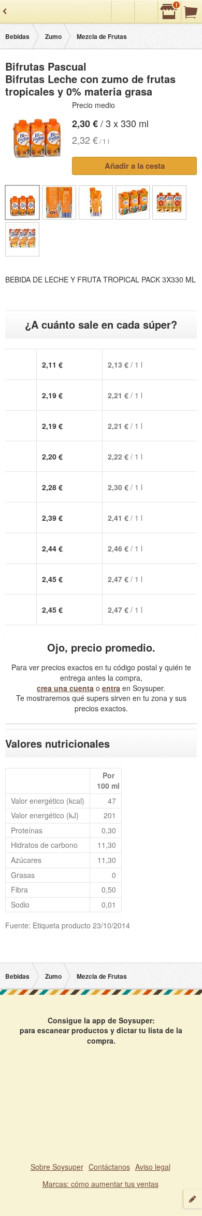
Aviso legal (152, 1166)
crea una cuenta (65, 688)
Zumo (53, 36)
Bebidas (17, 36)
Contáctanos (109, 1166)
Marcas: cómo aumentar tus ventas (100, 1184)
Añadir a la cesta (135, 165)
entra (111, 688)
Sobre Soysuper (57, 1166)
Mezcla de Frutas (102, 36)
